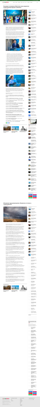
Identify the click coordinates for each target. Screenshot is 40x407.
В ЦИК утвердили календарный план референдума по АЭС (33, 84)
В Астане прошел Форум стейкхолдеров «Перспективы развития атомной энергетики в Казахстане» (33, 60)
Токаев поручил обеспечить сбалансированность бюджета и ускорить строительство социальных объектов (33, 189)
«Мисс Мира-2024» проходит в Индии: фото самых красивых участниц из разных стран (33, 18)
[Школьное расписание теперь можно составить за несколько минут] (32, 121)
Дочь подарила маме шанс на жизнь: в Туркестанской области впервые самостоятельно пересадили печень (34, 175)
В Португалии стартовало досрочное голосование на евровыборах (33, 115)
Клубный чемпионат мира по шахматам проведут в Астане (33, 91)
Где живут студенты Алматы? (33, 72)
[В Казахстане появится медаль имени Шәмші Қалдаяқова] (23, 128)
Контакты (6, 0)
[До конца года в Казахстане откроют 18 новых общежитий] (29, 186)
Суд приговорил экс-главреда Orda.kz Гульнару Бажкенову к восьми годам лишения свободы (33, 166)
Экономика (19, 2)
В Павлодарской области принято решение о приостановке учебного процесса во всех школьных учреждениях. (33, 87)
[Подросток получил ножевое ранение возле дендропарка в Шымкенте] (29, 138)
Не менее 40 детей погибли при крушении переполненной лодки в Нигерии (33, 144)
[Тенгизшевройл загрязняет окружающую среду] (29, 31)
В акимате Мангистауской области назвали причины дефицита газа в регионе (33, 108)
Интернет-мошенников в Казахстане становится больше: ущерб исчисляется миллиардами (33, 134)
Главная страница (4, 4)
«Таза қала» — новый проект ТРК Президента (33, 99)
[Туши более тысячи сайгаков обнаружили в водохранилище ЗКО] (29, 25)
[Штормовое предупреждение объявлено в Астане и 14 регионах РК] (15, 214)
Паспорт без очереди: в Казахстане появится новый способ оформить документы (33, 147)
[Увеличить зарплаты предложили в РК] (29, 12)
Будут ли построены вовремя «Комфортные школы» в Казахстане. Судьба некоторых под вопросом (34, 48)
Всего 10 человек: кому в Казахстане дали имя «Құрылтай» (6, 132)
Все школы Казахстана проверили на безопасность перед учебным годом (33, 169)
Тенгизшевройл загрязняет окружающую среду (33, 30)
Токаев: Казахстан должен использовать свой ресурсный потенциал (33, 151)
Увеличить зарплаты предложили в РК (33, 11)
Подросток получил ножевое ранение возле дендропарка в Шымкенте (33, 137)
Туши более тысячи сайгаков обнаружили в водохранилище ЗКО (33, 24)
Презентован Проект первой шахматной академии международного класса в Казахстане (34, 15)
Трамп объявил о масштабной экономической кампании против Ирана (33, 162)
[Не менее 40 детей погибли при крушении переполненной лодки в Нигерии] (29, 144)
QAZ (2, 0)
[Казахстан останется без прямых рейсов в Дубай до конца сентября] (15, 128)
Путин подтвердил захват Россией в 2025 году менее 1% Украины (33, 105)
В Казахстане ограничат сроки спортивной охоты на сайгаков (33, 81)
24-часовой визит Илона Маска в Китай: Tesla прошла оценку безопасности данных (33, 51)
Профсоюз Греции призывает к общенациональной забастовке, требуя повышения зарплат (33, 34)
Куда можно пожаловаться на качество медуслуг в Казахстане (34, 63)
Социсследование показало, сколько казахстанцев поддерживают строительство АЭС (33, 78)
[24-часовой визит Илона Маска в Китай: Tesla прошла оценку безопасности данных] (29, 52)
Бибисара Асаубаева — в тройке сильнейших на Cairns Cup (34, 154)
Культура (22, 2)
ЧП (26, 2)
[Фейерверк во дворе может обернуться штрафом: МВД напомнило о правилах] (29, 172)
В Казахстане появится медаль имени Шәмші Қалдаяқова (23, 131)
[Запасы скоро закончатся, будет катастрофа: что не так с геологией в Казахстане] (29, 28)
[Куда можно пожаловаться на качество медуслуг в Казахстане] (29, 64)
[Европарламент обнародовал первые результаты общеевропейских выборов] (29, 112)
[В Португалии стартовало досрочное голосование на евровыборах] (29, 115)
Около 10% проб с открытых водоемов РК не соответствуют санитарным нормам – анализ (33, 66)
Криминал (31, 2)
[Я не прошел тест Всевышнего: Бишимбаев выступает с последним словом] (29, 76)
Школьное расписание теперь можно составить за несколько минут (32, 125)
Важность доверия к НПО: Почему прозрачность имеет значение (33, 57)
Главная (14, 2)
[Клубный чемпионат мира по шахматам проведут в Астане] (29, 91)
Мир (25, 2)
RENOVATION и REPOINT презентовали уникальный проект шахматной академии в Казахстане (33, 36)
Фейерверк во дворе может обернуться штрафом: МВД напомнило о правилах (33, 172)
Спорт (23, 2)
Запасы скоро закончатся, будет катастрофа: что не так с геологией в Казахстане (34, 27)
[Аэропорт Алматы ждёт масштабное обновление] (29, 160)
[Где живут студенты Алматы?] (29, 73)
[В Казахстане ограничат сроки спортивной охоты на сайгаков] (29, 82)
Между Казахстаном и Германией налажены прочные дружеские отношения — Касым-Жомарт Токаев (34, 45)
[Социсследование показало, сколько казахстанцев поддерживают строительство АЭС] (29, 79)
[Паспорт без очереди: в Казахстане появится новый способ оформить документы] (29, 147)
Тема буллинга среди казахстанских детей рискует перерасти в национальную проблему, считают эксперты (33, 42)
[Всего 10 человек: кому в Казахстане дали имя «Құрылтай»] (7, 128)
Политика (16, 2)
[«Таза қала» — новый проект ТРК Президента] (29, 100)
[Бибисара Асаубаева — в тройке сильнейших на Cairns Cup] (29, 154)
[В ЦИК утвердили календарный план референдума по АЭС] (29, 85)
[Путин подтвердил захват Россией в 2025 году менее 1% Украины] (29, 106)
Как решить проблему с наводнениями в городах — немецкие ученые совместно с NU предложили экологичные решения (34, 102)
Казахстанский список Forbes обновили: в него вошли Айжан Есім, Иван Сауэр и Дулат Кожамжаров (33, 39)
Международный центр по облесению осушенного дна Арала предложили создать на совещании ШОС (33, 96)
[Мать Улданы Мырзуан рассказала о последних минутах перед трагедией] (29, 157)
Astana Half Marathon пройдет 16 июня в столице (33, 69)
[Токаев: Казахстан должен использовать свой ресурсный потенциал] (29, 151)
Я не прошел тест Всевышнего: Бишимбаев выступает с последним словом (33, 75)
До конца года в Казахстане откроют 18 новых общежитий (33, 186)
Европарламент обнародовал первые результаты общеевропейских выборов (33, 111)
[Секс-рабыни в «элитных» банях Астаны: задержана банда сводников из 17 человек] (29, 94)
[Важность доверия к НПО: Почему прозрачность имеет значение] (29, 58)
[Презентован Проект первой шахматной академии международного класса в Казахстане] (29, 15)
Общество (29, 2)
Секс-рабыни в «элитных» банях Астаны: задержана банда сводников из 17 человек (33, 94)
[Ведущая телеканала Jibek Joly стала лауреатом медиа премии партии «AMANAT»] (15, 17)
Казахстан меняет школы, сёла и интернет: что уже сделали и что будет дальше (33, 140)
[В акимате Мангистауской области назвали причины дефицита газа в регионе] (29, 109)
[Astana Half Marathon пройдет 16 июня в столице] (29, 70)
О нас (4, 0)
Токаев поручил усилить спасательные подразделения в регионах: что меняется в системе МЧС (33, 179)
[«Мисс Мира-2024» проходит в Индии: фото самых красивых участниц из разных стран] (29, 19)
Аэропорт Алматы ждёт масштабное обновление (33, 159)
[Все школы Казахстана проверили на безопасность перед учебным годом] (29, 169)
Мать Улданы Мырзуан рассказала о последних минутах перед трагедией (33, 157)
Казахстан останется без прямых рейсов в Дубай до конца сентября (15, 132)
